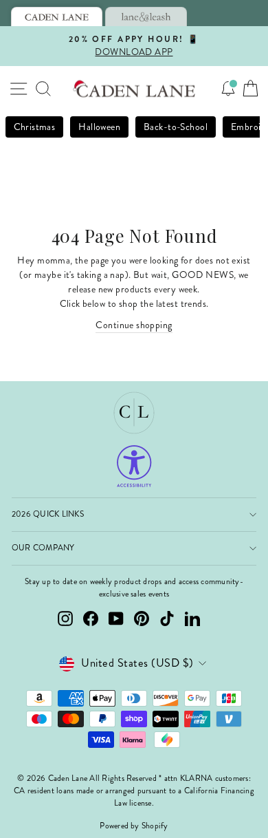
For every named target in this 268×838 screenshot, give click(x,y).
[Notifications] (228, 88)
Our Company (43, 548)
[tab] (56, 16)
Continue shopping (134, 325)
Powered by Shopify (134, 826)
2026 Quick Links (48, 514)
